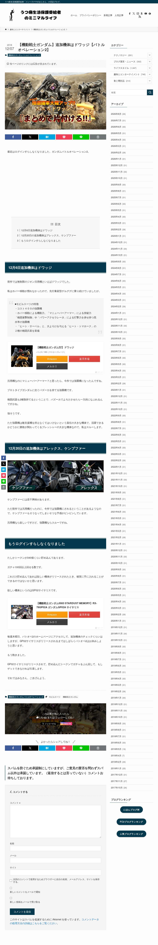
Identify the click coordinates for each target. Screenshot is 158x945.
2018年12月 (119, 704)
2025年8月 (118, 190)
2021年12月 (119, 473)
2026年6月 (118, 126)
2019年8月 (118, 652)
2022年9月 (118, 415)
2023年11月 (119, 325)
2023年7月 (118, 351)
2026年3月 (118, 145)
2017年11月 (119, 781)
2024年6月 (118, 280)
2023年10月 (119, 331)
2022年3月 (118, 453)
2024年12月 (119, 242)
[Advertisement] (55, 185)
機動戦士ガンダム (70, 696)
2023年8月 (118, 344)
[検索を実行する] (150, 92)
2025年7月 (118, 197)
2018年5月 (118, 749)
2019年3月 (118, 684)
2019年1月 (118, 697)
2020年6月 (118, 588)
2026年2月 (118, 152)
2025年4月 (118, 216)
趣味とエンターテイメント (130, 74)
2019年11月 (119, 633)
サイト (13, 867)
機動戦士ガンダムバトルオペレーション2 (24, 55)
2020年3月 (118, 607)
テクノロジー (123, 55)
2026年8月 (118, 113)
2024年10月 (119, 254)
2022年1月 (118, 466)
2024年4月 (118, 293)
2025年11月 (119, 171)
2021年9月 (118, 492)
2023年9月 (118, 338)
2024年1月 (118, 312)
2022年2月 (118, 460)
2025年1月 (118, 235)
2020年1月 (118, 620)
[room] (141, 13)
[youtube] (145, 13)
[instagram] (137, 13)
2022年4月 (118, 447)
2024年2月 (118, 306)
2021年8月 (118, 498)
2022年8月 (118, 421)
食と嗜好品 (122, 80)
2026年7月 (118, 120)
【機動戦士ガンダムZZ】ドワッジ (55, 347)
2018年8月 (118, 729)
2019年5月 (118, 672)
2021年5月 (118, 518)
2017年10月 (119, 787)
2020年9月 (118, 569)
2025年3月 (118, 222)
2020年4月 (118, 601)
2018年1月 (118, 768)
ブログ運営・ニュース (127, 61)
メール (13, 855)
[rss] (139, 16)
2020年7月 (118, 582)
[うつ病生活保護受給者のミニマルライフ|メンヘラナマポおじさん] (34, 15)
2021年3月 (118, 530)
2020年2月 (118, 614)
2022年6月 (118, 434)
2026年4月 (118, 139)
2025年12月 (119, 165)
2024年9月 (118, 261)
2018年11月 (119, 710)
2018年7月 (118, 736)
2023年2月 (118, 383)
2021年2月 (118, 537)
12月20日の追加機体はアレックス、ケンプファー (48, 235)
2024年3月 (118, 299)
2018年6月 (118, 742)
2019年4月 (118, 678)
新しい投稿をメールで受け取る (25, 901)
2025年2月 (118, 229)
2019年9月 (118, 646)
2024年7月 (118, 274)
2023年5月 (118, 364)
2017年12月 (119, 774)
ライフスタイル (125, 67)
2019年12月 (119, 627)
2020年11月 (119, 556)
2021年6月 (118, 511)
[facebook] (129, 13)
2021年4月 (118, 524)
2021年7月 (118, 505)
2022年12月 (119, 396)
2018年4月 (118, 755)
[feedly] (149, 13)
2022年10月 (119, 409)
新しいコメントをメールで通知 (25, 891)
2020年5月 (118, 595)
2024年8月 (118, 267)
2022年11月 (119, 402)
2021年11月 (119, 479)
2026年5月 (118, 133)
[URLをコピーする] (98, 137)
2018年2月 (118, 761)
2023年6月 (118, 357)
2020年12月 (119, 550)
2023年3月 (118, 376)
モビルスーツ (54, 696)
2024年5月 (118, 287)
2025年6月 (118, 203)
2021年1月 (118, 543)
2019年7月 (118, 659)
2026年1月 (118, 158)
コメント (15, 802)
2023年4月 (118, 370)
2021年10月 (119, 486)
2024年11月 (119, 248)
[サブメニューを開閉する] (150, 55)
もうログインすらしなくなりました (41, 240)
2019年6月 (118, 665)
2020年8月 (118, 575)
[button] (13, 137)
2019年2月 (118, 691)
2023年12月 (119, 319)
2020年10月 (119, 563)
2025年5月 (118, 210)
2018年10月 (119, 716)
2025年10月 (119, 178)
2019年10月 (119, 639)
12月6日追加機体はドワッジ (36, 230)
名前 (12, 843)
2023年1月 (118, 389)
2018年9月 (118, 723)
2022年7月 (118, 428)
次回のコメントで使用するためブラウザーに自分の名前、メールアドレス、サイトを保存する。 (56, 880)
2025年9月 (118, 184)
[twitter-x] (133, 13)
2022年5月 (118, 441)
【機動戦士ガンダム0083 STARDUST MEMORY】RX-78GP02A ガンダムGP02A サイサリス (66, 605)
